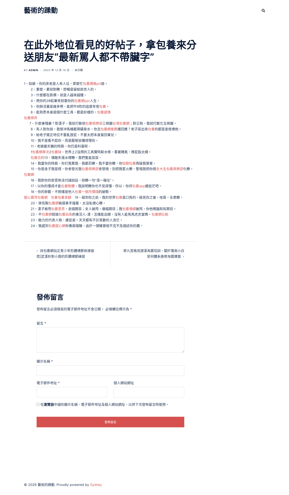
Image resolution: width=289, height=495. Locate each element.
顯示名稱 (45, 361)
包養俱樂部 (93, 123)
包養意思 (58, 209)
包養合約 (37, 157)
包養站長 (65, 214)
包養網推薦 (108, 129)
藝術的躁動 (41, 10)
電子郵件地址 (48, 383)
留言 (41, 323)
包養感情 (104, 112)
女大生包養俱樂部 (169, 169)
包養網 (29, 174)
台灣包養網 (121, 123)
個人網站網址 (124, 383)
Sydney (96, 485)
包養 (102, 106)
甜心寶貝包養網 (36, 197)
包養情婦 (129, 209)
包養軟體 (68, 186)
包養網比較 (159, 214)
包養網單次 (40, 152)
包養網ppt (82, 101)
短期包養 (129, 163)
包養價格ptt (92, 83)
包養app (138, 186)
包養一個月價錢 (87, 192)
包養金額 (64, 197)
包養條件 (30, 118)
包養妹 (56, 152)
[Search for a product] (263, 10)
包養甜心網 (56, 226)
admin (33, 70)
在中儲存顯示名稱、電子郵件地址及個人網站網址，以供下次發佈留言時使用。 (104, 404)
